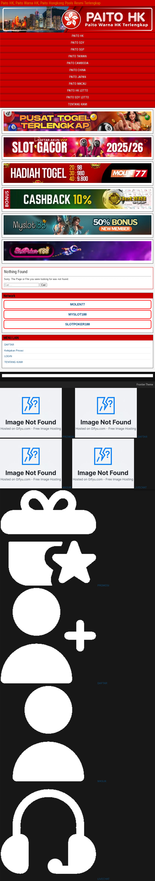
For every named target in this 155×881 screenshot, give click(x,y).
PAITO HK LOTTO (77, 90)
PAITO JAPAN (77, 77)
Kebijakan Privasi (13, 350)
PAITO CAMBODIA (77, 63)
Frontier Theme (145, 384)
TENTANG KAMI (77, 104)
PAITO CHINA (77, 70)
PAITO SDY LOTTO (77, 97)
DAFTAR (9, 344)
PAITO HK (78, 36)
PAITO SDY (77, 42)
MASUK (67, 487)
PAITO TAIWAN (77, 56)
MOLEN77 (77, 304)
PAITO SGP (77, 49)
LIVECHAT (140, 487)
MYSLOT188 (77, 314)
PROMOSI (68, 436)
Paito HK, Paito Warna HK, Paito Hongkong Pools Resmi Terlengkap (51, 3)
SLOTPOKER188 (77, 324)
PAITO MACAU (77, 83)
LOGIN (8, 356)
